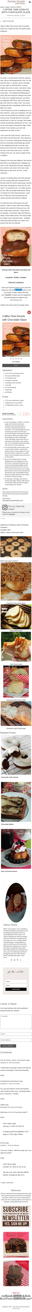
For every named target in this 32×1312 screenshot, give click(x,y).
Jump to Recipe (8, 21)
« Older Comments (6, 1183)
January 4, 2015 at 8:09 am (13, 1126)
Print (16, 365)
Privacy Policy (16, 1308)
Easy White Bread (16, 630)
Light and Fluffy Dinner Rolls (16, 700)
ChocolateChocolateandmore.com (12, 500)
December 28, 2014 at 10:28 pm (11, 1107)
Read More (25, 1201)
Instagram (12, 514)
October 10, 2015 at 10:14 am (14, 1167)
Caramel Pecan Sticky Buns (16, 603)
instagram (20, 282)
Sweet (7, 7)
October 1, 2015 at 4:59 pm (9, 1145)
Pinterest (11, 282)
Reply (2, 1075)
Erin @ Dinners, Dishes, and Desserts (13, 1060)
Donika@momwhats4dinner (9, 1081)
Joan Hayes (7, 1123)
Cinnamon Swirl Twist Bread (16, 728)
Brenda (2, 1143)
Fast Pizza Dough (16, 664)
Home (2, 7)
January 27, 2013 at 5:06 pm (10, 1084)
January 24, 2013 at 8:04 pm (10, 1063)
